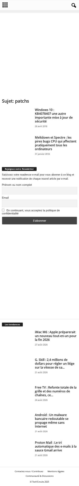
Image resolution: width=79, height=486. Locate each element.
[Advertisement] (39, 52)
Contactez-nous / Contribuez (29, 471)
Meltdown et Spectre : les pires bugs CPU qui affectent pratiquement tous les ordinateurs (55, 143)
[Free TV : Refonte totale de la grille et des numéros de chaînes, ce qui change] (17, 396)
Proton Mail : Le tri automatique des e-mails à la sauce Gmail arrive (56, 446)
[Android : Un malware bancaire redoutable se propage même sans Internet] (17, 424)
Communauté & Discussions (39, 475)
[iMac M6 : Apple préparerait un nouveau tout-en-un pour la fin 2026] (17, 341)
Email (5, 197)
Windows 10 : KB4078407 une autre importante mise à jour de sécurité (54, 115)
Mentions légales (56, 471)
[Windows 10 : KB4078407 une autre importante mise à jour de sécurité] (17, 119)
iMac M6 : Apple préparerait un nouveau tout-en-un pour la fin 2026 (56, 336)
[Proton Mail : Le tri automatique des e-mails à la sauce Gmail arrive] (17, 452)
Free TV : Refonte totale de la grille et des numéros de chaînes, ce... (56, 391)
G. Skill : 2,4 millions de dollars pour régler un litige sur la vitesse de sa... (54, 363)
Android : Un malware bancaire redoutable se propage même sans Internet (51, 421)
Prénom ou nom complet (17, 184)
